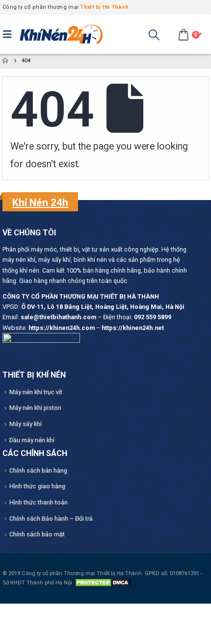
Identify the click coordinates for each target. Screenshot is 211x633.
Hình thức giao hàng (37, 486)
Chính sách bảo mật (37, 534)
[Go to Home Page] (5, 60)
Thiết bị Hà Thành (104, 7)
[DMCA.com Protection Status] (103, 582)
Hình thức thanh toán (38, 502)
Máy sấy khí (25, 424)
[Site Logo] (61, 35)
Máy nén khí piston (35, 407)
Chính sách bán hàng (38, 470)
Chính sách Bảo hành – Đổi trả (51, 518)
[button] (9, 34)
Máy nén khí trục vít (35, 392)
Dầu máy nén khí (31, 440)
